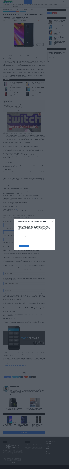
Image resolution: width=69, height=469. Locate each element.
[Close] (53, 221)
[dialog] (34, 234)
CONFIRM (24, 246)
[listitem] (34, 240)
